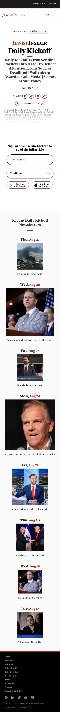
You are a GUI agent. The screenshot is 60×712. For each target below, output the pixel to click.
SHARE (17, 96)
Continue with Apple (44, 185)
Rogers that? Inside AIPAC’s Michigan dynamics (30, 454)
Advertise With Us (13, 690)
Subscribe (39, 3)
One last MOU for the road (30, 555)
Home (7, 656)
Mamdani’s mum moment (30, 385)
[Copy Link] (31, 96)
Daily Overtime (12, 671)
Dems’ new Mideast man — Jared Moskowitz (30, 340)
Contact (8, 687)
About (7, 679)
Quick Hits (10, 664)
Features (9, 660)
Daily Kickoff (10, 668)
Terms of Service (25, 707)
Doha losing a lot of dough (30, 274)
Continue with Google (20, 185)
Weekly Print (10, 675)
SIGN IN (52, 3)
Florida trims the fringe (30, 598)
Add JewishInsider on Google (31, 103)
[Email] (37, 96)
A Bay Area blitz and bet (30, 642)
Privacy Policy (10, 707)
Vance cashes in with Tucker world (30, 509)
